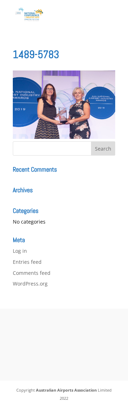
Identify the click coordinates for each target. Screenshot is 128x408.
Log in (20, 250)
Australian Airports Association (66, 390)
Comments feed (31, 273)
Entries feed (27, 261)
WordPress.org (30, 283)
